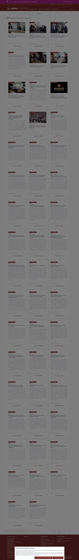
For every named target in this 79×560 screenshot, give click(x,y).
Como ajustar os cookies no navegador (43, 557)
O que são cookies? (58, 557)
